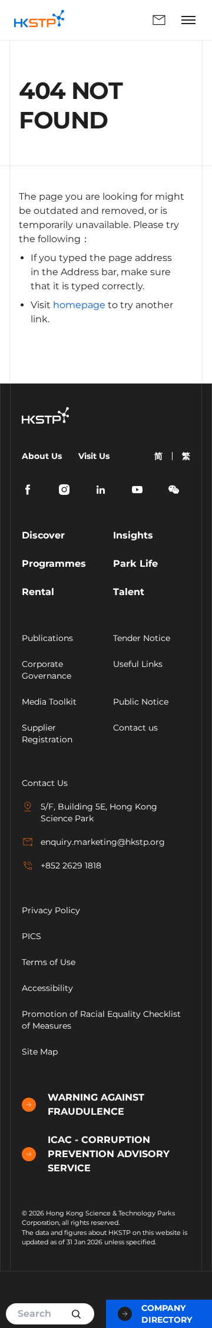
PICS (31, 936)
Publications (47, 638)
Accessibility (47, 988)
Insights (133, 535)
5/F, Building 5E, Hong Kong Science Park (99, 812)
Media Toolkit (49, 701)
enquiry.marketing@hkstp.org (103, 842)
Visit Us (94, 456)
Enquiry (125, 20)
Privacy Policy (51, 910)
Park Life (135, 563)
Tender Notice (141, 638)
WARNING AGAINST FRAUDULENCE (96, 1104)
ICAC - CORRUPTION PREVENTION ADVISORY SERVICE (109, 1154)
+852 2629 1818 (71, 865)
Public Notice (140, 701)
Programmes (54, 563)
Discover (43, 535)
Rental (38, 591)
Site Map (40, 1051)
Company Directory (166, 1314)
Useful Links (138, 664)
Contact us (135, 727)
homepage (79, 304)
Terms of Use (48, 962)
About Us (42, 456)
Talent (128, 591)
